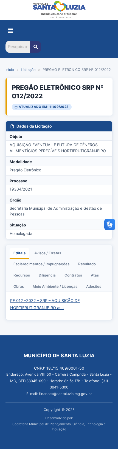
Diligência (47, 275)
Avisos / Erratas (47, 253)
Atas (95, 275)
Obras (18, 286)
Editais (19, 253)
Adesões (93, 286)
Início (9, 70)
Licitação (28, 70)
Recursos (21, 275)
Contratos (73, 275)
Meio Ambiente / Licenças (55, 286)
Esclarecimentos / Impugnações (41, 264)
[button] (10, 30)
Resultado (87, 264)
